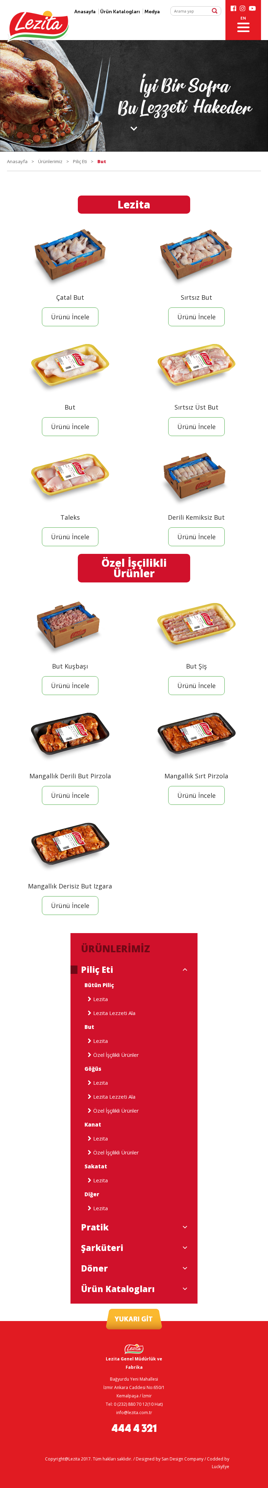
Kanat (92, 1124)
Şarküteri (102, 1248)
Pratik (95, 1227)
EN (243, 18)
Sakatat (95, 1166)
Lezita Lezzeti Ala (114, 1013)
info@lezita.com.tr (134, 1412)
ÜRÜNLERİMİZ (115, 948)
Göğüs (92, 1068)
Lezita (100, 999)
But (89, 1027)
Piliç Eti (80, 161)
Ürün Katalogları (120, 12)
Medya (152, 12)
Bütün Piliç (99, 985)
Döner (94, 1268)
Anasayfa (17, 161)
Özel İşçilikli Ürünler (116, 1055)
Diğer (91, 1194)
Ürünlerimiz (50, 161)
